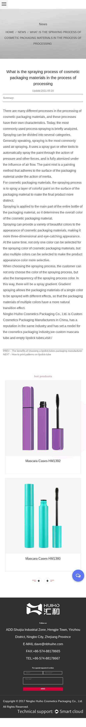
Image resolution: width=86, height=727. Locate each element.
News (22, 32)
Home (10, 32)
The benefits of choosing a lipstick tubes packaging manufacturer (47, 351)
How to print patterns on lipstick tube (31, 354)
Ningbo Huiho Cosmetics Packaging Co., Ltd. (54, 701)
